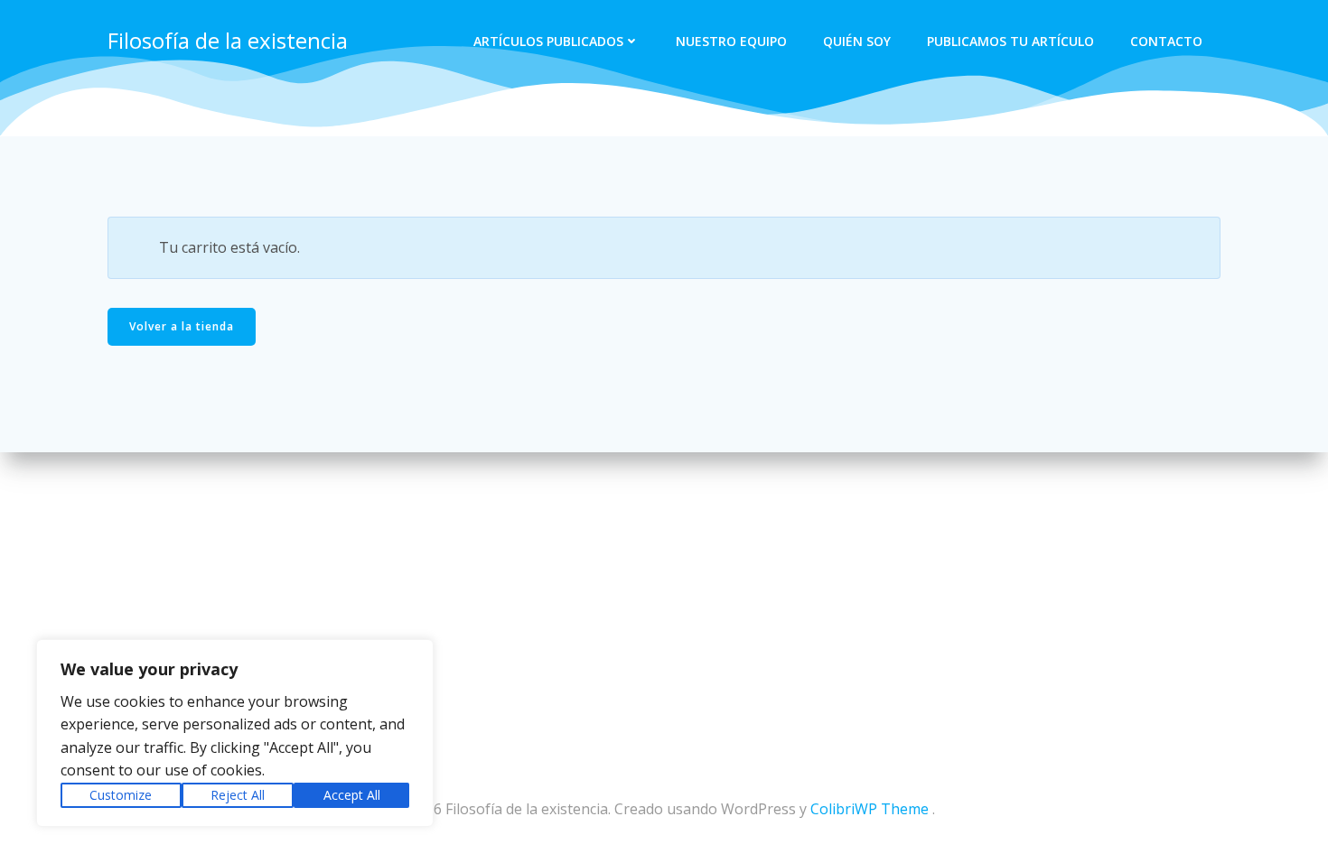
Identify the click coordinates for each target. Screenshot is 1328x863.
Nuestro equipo (731, 41)
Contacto (1166, 41)
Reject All (237, 794)
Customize (120, 794)
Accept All (351, 794)
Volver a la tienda (181, 326)
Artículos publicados (548, 41)
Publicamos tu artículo (1010, 41)
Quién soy (857, 41)
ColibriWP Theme (869, 809)
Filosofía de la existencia (228, 40)
